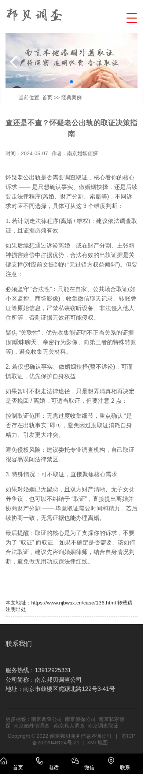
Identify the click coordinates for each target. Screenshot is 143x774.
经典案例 (71, 97)
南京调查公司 (46, 719)
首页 (47, 97)
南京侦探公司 (80, 719)
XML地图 (97, 742)
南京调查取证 (103, 726)
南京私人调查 (69, 726)
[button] (131, 17)
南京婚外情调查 (32, 726)
